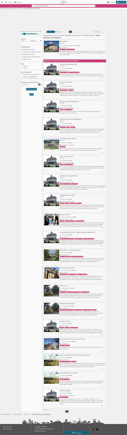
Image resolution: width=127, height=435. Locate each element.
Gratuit (25, 66)
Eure (55, 35)
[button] (31, 90)
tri (94, 32)
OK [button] (39, 84)
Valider (31, 94)
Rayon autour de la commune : (29, 31)
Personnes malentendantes (31, 78)
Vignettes (58, 32)
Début (23, 41)
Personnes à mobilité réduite (32, 74)
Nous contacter (7, 426)
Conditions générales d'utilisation (44, 429)
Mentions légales (7, 429)
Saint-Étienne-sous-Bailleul (41, 414)
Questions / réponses (41, 426)
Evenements (5, 414)
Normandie (48, 35)
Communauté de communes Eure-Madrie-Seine (77, 35)
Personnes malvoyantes (30, 76)
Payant (25, 68)
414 (76, 432)
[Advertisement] (63, 19)
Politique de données (40, 431)
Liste (49, 32)
